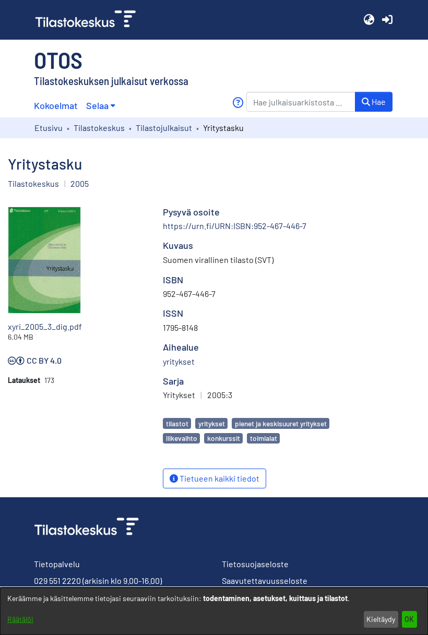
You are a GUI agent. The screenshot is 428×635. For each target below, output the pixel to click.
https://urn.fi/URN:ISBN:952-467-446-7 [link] (234, 226)
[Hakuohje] (237, 102)
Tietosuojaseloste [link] (255, 564)
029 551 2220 (57, 580)
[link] (90, 20)
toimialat (263, 438)
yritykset (211, 423)
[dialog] (214, 611)
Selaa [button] (97, 105)
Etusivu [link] (48, 128)
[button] (369, 20)
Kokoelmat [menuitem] (56, 105)
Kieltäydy (380, 619)
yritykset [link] (179, 361)
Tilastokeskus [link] (99, 128)
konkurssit (223, 438)
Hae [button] (378, 101)
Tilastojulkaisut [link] (164, 128)
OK (409, 619)
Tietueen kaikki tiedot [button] (218, 478)
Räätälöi (20, 619)
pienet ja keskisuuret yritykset (281, 423)
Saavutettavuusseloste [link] (264, 580)
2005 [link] (79, 183)
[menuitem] (100, 105)
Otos (58, 59)
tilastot (177, 423)
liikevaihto (181, 438)
